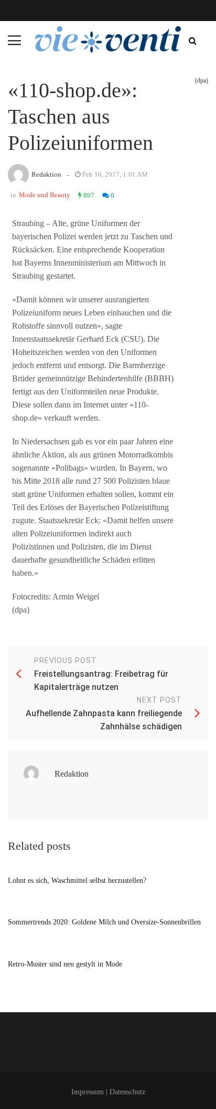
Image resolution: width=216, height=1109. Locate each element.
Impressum (87, 1092)
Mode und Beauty (44, 195)
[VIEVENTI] (108, 39)
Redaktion (46, 174)
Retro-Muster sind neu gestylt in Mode (65, 964)
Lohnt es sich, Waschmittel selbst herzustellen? (77, 880)
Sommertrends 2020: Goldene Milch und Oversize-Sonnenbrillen (104, 922)
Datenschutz (127, 1092)
